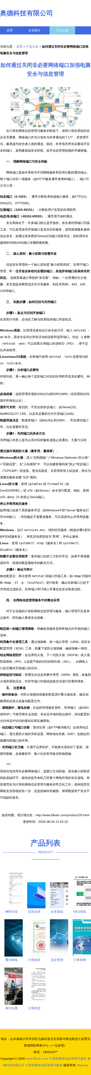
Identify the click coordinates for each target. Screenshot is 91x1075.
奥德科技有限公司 (26, 13)
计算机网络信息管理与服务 (68, 1058)
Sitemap (82, 1065)
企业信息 (40, 38)
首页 (10, 30)
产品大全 (62, 30)
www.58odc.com (37, 1058)
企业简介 (34, 30)
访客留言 (68, 38)
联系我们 (13, 38)
